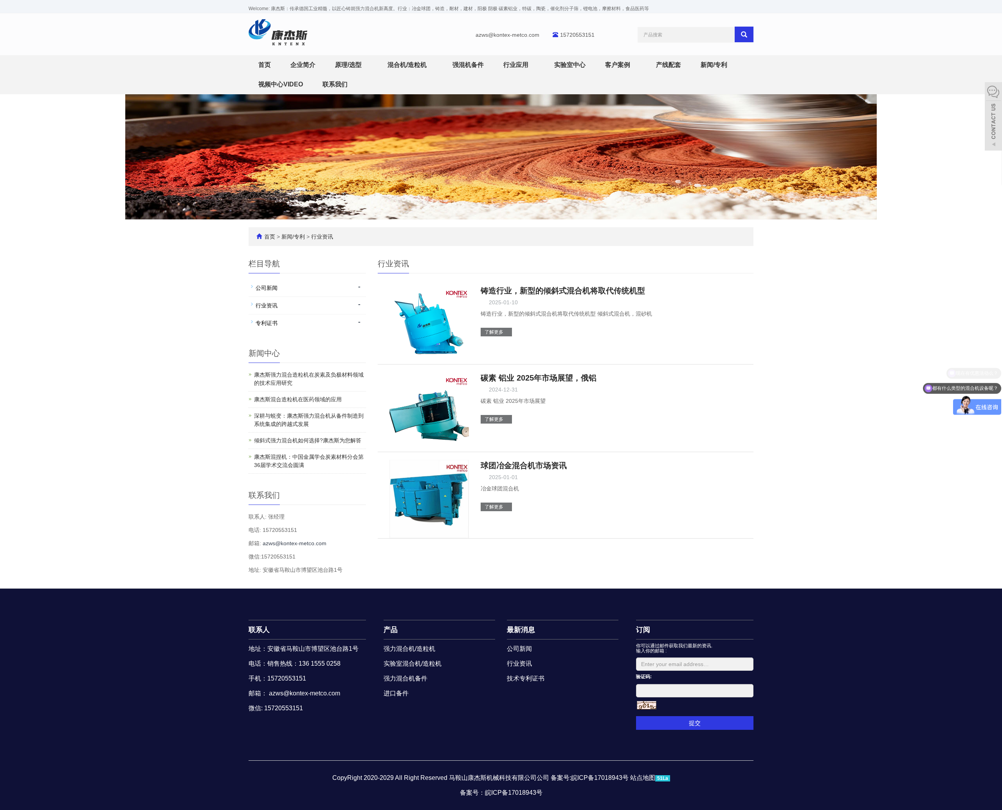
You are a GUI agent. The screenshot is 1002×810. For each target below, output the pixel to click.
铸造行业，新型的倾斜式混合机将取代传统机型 (563, 290)
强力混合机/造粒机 (409, 648)
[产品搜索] (744, 34)
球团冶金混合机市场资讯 (524, 465)
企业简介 (302, 64)
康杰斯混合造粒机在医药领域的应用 (298, 399)
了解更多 (495, 332)
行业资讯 (321, 236)
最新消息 (521, 630)
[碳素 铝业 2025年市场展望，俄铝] (429, 411)
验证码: (644, 676)
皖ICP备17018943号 (513, 792)
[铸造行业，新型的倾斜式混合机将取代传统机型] (429, 324)
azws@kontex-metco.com (507, 35)
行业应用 (516, 64)
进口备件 (396, 693)
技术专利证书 (525, 678)
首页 (264, 64)
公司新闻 (267, 288)
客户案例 (618, 64)
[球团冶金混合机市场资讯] (429, 499)
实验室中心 (570, 64)
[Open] (993, 117)
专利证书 (267, 323)
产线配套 (668, 64)
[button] (365, 64)
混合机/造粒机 (407, 64)
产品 (391, 630)
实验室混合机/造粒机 (413, 663)
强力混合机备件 (405, 678)
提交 (695, 723)
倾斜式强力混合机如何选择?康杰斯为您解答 (307, 440)
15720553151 (577, 35)
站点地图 (642, 777)
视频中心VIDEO (280, 84)
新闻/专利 (715, 64)
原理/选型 (349, 64)
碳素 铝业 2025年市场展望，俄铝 (539, 378)
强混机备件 (468, 64)
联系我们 (335, 84)
